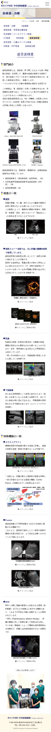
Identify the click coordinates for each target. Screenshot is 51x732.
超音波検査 (35, 38)
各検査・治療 (34, 21)
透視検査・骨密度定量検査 (15, 30)
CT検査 (7, 38)
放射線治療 (30, 46)
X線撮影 (25, 26)
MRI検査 (20, 38)
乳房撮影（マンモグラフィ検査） (18, 34)
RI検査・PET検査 (11, 46)
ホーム (24, 21)
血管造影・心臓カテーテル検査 (17, 42)
